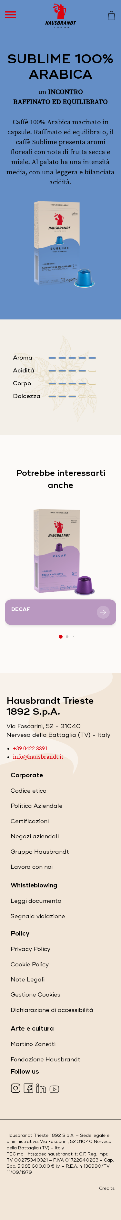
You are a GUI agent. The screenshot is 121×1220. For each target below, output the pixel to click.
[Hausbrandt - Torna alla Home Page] (60, 15)
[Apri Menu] (14, 15)
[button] (61, 637)
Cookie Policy (30, 966)
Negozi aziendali (35, 838)
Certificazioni (30, 823)
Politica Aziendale (37, 807)
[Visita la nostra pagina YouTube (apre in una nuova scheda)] (55, 1089)
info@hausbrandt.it (38, 757)
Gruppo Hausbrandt (40, 853)
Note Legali (28, 981)
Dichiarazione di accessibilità (52, 1011)
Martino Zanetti (33, 1046)
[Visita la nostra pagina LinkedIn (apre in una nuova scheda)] (42, 1089)
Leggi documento (36, 902)
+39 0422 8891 (30, 748)
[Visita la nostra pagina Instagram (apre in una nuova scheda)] (16, 1089)
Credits (107, 1188)
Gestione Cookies (35, 994)
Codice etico (28, 792)
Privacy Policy (30, 951)
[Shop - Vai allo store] (111, 15)
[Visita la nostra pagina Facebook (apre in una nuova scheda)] (29, 1089)
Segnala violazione (38, 918)
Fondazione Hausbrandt (45, 1061)
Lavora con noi (32, 868)
